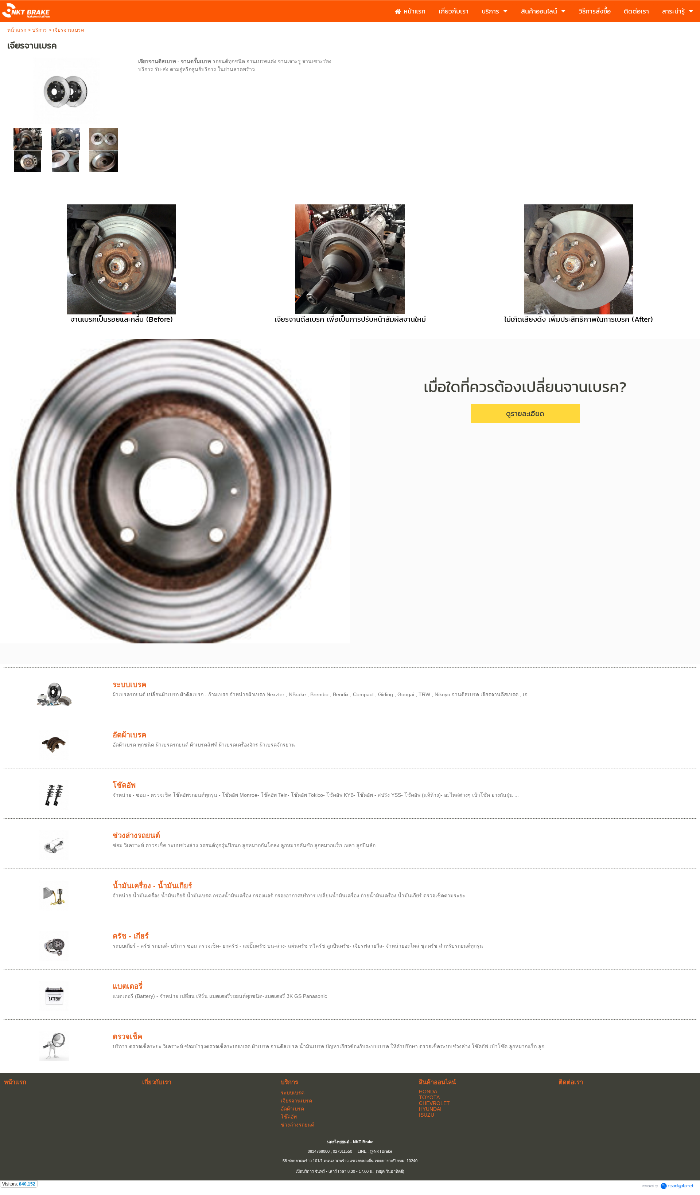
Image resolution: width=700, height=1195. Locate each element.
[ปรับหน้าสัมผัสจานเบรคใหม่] (27, 161)
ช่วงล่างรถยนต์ (136, 835)
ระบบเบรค (129, 685)
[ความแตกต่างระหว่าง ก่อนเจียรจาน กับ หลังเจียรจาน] (65, 161)
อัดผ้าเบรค (129, 735)
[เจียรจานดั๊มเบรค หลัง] (103, 161)
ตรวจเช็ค (127, 1037)
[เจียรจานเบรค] (66, 89)
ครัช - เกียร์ (131, 936)
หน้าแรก (16, 30)
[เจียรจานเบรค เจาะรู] (103, 139)
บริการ (39, 30)
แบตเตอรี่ (128, 986)
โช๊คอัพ (124, 785)
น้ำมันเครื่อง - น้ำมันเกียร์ (152, 886)
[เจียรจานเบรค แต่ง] (65, 139)
